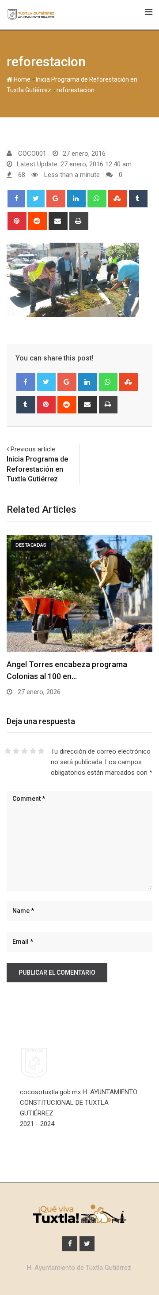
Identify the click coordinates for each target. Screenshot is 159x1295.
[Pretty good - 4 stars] (33, 751)
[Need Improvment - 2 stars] (16, 751)
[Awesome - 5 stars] (41, 751)
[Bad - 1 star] (8, 751)
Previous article (33, 449)
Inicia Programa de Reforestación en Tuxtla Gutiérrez (37, 469)
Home (21, 79)
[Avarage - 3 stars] (24, 751)
